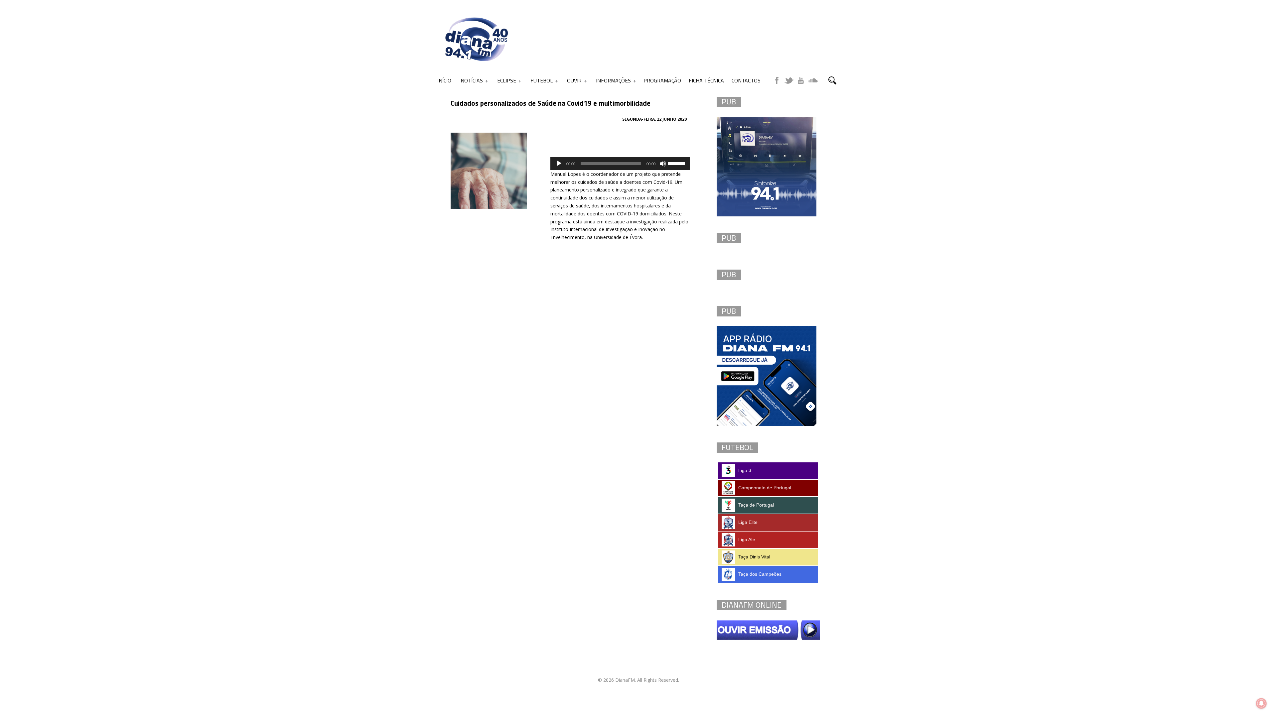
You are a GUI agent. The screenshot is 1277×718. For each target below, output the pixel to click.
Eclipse (506, 80)
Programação (662, 80)
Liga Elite (748, 522)
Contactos (746, 80)
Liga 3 (744, 470)
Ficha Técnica (706, 80)
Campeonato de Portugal (764, 487)
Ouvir (574, 80)
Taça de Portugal (756, 505)
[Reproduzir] (559, 163)
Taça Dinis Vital (754, 556)
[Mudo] (662, 163)
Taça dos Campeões (759, 574)
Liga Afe (746, 539)
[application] (620, 163)
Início (444, 80)
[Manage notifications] (1261, 703)
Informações (613, 80)
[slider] (677, 163)
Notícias (472, 80)
